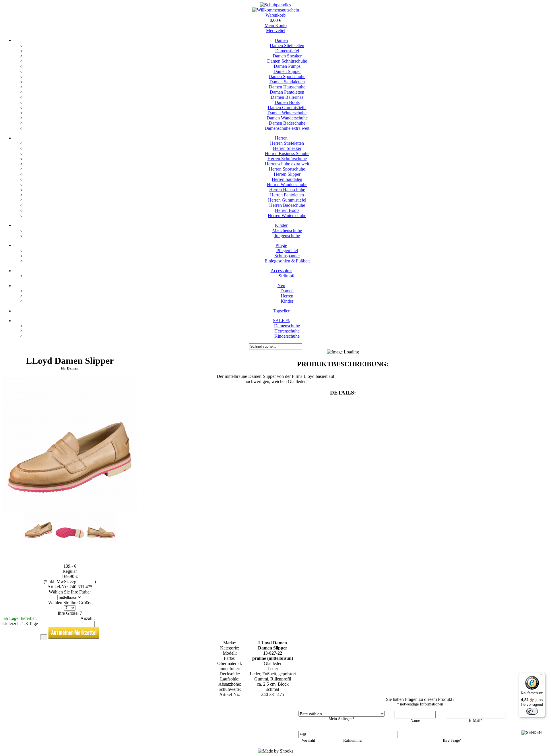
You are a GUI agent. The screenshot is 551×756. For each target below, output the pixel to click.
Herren (281, 138)
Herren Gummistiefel (287, 200)
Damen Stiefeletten (287, 45)
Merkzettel (275, 30)
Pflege (281, 245)
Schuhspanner (287, 255)
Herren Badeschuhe (287, 205)
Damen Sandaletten (287, 81)
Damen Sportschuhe (287, 76)
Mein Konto (276, 25)
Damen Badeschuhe (287, 123)
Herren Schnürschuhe (287, 158)
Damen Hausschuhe (287, 86)
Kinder (281, 225)
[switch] (532, 711)
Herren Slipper (287, 174)
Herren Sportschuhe (287, 169)
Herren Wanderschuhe (287, 184)
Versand (87, 581)
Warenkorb (275, 15)
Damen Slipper (287, 71)
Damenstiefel (287, 50)
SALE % (281, 320)
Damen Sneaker (287, 55)
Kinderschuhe (287, 336)
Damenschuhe (287, 325)
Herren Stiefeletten (287, 143)
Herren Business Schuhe (287, 153)
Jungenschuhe (287, 235)
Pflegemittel (287, 250)
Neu (281, 285)
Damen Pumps (287, 66)
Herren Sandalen (287, 179)
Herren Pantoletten (287, 194)
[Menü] (541, 676)
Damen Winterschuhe (286, 112)
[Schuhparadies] (275, 4)
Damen (281, 40)
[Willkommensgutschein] (275, 9)
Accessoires (281, 270)
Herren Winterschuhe (287, 215)
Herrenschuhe (287, 330)
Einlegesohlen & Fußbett (287, 260)
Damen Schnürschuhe (287, 61)
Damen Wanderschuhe (287, 117)
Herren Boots (287, 210)
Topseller (281, 310)
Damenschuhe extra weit (287, 128)
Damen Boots (287, 102)
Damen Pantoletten (287, 92)
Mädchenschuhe (287, 230)
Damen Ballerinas (287, 97)
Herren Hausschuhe (287, 189)
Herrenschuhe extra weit (287, 163)
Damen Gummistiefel (287, 107)
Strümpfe (287, 275)
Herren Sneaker (287, 148)
